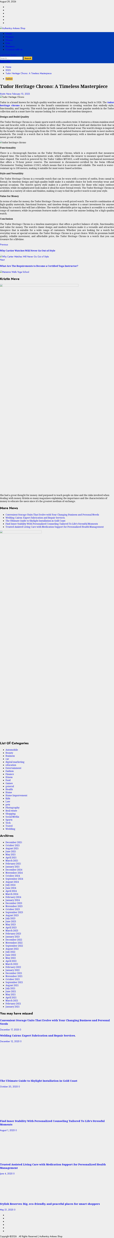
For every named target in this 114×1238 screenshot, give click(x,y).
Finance (10, 36)
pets (8, 804)
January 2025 (13, 866)
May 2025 (11, 854)
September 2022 (14, 945)
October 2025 (13, 845)
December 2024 (14, 869)
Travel (9, 825)
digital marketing (15, 761)
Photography (12, 807)
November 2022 (14, 942)
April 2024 (11, 891)
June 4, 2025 (6, 1173)
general (10, 786)
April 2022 (11, 960)
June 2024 (11, 887)
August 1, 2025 (7, 1130)
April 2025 (11, 857)
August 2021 (12, 985)
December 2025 (14, 842)
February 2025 (13, 863)
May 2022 (11, 957)
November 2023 (14, 906)
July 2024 (10, 884)
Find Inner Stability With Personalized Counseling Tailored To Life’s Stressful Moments (52, 523)
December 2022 (14, 939)
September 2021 (14, 982)
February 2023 (13, 933)
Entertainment (13, 768)
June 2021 (11, 991)
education (11, 765)
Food (8, 780)
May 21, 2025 (7, 1209)
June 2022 (11, 954)
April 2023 (11, 927)
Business (10, 46)
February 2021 (13, 1003)
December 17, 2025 (10, 1029)
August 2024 (12, 881)
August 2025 (12, 848)
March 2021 (12, 1000)
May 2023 (11, 924)
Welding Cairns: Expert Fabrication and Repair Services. (35, 517)
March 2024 (12, 894)
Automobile (12, 749)
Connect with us (14, 49)
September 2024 (14, 878)
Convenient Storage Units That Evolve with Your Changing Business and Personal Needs (52, 514)
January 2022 (13, 970)
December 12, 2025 (10, 1041)
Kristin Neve (6, 93)
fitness (9, 40)
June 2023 (11, 921)
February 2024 (13, 897)
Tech (8, 822)
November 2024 (14, 872)
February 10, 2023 (21, 93)
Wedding (10, 828)
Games (9, 783)
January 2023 (13, 936)
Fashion (9, 78)
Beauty (9, 752)
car (7, 758)
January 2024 (13, 900)
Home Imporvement (16, 795)
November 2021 (14, 976)
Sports (9, 819)
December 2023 (14, 903)
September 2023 (14, 912)
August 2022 (12, 948)
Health (9, 789)
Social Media (12, 816)
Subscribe (5, 61)
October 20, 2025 (9, 1086)
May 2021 (11, 994)
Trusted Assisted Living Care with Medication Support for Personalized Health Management (55, 526)
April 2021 (11, 997)
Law (8, 801)
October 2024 (13, 875)
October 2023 (13, 909)
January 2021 (13, 1006)
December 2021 (14, 973)
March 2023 (12, 930)
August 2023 (12, 915)
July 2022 (10, 951)
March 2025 (12, 860)
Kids (8, 43)
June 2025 (11, 851)
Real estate (11, 810)
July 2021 (10, 988)
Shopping (11, 813)
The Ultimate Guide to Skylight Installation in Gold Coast (35, 520)
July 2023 (10, 918)
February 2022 (13, 967)
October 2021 (13, 979)
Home (9, 33)
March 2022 (12, 964)
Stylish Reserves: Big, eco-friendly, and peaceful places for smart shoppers (50, 1203)
